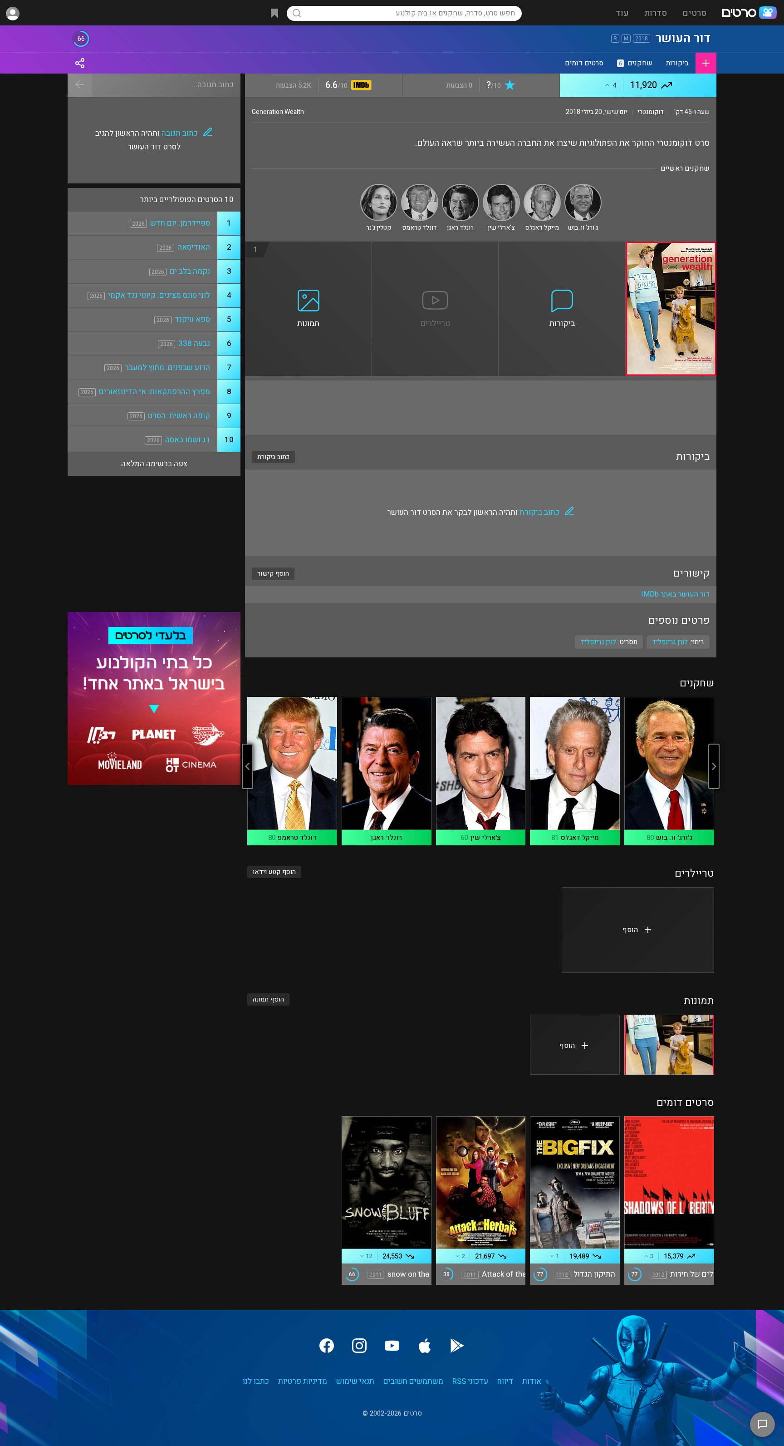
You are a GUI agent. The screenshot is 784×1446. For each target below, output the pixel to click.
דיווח (505, 1381)
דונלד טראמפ (297, 838)
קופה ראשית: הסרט (179, 415)
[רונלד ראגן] (460, 187)
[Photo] (669, 1045)
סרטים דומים (584, 63)
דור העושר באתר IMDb (675, 594)
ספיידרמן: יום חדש (180, 223)
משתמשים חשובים (413, 1381)
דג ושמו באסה (187, 439)
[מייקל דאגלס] (542, 187)
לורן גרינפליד (598, 642)
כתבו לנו (256, 1381)
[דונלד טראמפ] (419, 187)
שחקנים (635, 63)
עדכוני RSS (470, 1381)
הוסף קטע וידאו (274, 872)
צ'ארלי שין (485, 838)
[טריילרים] (435, 247)
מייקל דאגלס (580, 838)
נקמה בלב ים (190, 271)
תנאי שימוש (355, 1381)
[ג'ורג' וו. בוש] (583, 187)
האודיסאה (193, 247)
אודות (531, 1381)
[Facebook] (327, 1345)
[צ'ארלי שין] (501, 187)
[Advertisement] (480, 407)
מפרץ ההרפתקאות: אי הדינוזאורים (154, 391)
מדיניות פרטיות (302, 1381)
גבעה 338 (194, 343)
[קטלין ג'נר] (378, 187)
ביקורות (677, 63)
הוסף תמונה (268, 999)
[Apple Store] (425, 1345)
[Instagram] (359, 1345)
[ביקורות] (562, 247)
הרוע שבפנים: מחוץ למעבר (167, 367)
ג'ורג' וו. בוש (674, 838)
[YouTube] (392, 1345)
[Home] (749, 13)
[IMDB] (360, 86)
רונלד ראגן (386, 838)
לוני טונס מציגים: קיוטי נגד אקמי (159, 295)
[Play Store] (457, 1345)
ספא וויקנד (192, 319)
